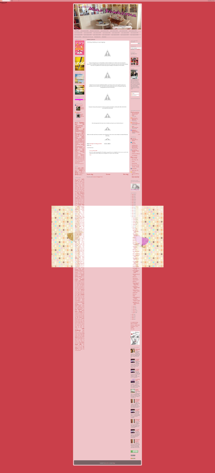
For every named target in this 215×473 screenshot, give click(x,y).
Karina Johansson (81, 273)
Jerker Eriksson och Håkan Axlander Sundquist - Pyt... (136, 283)
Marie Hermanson (77, 296)
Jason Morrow (107, 463)
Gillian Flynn (77, 242)
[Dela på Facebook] (108, 143)
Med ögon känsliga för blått (79, 105)
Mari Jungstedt (81, 294)
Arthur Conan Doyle (78, 202)
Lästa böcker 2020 (88, 32)
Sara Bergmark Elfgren (78, 325)
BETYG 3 (81, 170)
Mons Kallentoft (78, 309)
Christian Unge (78, 216)
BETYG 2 (79, 169)
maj (133, 306)
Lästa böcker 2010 (115, 34)
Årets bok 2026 (78, 36)
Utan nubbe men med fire (136, 252)
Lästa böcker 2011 (106, 34)
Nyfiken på (79, 129)
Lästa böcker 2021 (78, 32)
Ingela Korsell (80, 250)
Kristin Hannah (81, 278)
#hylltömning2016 (77, 163)
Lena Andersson (82, 285)
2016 (133, 210)
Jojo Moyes (79, 262)
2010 (133, 316)
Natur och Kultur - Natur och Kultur (135, 158)
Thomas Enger (80, 337)
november (134, 219)
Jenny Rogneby (82, 259)
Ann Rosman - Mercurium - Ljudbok (135, 247)
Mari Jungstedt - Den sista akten (136, 269)
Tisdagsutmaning (78, 144)
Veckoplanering (78, 130)
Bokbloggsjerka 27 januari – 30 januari (137, 400)
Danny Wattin (82, 220)
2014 (133, 213)
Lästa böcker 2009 (125, 34)
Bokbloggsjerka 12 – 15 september (137, 440)
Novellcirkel (78, 152)
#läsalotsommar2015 (78, 153)
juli (133, 225)
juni (133, 227)
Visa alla (139, 134)
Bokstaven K (135, 239)
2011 (132, 314)
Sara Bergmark (82, 324)
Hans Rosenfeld (80, 244)
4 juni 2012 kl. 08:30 (94, 150)
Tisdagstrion (78, 127)
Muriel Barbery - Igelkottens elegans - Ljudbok (136, 287)
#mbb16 (77, 151)
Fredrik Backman (81, 238)
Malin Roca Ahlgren (80, 293)
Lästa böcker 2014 (78, 34)
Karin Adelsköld (78, 268)
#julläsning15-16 (78, 150)
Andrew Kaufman (77, 189)
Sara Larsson (80, 326)
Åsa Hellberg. (81, 348)
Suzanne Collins (77, 335)
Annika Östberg (82, 198)
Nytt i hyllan (132, 328)
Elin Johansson (80, 228)
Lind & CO (133, 142)
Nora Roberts (80, 312)
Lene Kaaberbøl (81, 287)
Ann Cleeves (77, 190)
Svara (90, 154)
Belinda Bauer (80, 203)
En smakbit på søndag (137, 380)
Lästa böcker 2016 (125, 32)
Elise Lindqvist (79, 233)
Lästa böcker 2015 (134, 32)
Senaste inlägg (90, 174)
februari (134, 310)
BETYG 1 (83, 167)
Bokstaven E (135, 294)
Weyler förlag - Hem (135, 170)
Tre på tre (78, 159)
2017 (133, 208)
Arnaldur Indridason (78, 201)
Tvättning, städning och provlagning (136, 298)
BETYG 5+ (81, 174)
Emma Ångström (79, 235)
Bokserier (104, 36)
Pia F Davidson (81, 318)
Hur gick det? (81, 135)
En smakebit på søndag (79, 132)
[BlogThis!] (106, 143)
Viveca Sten (78, 344)
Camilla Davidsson (80, 206)
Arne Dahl (82, 201)
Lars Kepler (78, 283)
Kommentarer (134, 95)
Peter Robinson (79, 317)
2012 (133, 216)
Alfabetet (77, 147)
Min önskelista (97, 36)
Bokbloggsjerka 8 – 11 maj (137, 420)
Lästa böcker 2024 (123, 30)
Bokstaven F (134, 281)
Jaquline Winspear (78, 254)
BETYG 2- (77, 170)
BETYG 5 (77, 175)
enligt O (133, 126)
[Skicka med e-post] (104, 143)
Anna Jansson (80, 193)
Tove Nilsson (80, 340)
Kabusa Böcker (134, 168)
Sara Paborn (80, 327)
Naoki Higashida (81, 310)
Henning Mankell (81, 245)
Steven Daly (81, 332)
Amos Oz (79, 183)
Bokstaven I (134, 242)
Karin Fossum (80, 270)
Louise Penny (77, 291)
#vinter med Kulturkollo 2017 (79, 143)
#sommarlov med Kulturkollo (79, 139)
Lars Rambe (82, 283)
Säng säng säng (135, 278)
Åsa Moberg (80, 349)
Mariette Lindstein (77, 297)
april (134, 307)
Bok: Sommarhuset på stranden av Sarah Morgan (135, 114)
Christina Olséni (80, 217)
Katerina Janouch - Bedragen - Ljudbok (136, 290)
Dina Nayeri (79, 224)
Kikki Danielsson (79, 277)
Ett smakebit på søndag (137, 410)
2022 (133, 201)
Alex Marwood (80, 181)
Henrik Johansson (78, 246)
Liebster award (77, 160)
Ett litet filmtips (135, 264)
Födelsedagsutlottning (137, 350)
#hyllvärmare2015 (78, 156)
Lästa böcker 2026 (84, 30)
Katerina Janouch (78, 276)
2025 (133, 196)
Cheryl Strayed (80, 213)
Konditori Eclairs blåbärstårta (82, 116)
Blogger (114, 463)
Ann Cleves (80, 190)
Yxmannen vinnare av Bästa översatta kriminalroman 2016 (135, 147)
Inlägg (133, 93)
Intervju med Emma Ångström (135, 140)
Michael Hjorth (78, 305)
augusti (134, 224)
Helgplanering (77, 157)
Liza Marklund (81, 290)
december (134, 218)
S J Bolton (78, 322)
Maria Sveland (82, 295)
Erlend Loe (79, 236)
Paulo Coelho (82, 315)
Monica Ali (82, 308)
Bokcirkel (83, 141)
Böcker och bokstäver (94, 30)
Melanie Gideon (82, 304)
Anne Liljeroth (80, 195)
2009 (133, 317)
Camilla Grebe (77, 208)
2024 (133, 197)
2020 (133, 204)
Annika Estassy (77, 198)
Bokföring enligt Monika (135, 112)
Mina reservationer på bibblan (136, 275)
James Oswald (77, 253)
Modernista (133, 172)
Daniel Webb (78, 220)
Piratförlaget (134, 138)
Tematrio (82, 130)
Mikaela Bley (79, 308)
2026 (133, 194)
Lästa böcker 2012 (97, 34)
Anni (90, 150)
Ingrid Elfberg (80, 251)
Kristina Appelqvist (79, 279)
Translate (138, 49)
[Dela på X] (107, 143)
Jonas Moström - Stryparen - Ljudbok (136, 300)
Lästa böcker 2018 (106, 32)
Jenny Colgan (78, 257)
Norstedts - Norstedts (135, 166)
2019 (133, 205)
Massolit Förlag (134, 163)
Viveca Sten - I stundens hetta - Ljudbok (136, 231)
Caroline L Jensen (81, 211)
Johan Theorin (80, 261)
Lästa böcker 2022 (133, 30)
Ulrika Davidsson (81, 341)
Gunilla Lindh (80, 243)
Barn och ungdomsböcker (79, 125)
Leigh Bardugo (82, 284)
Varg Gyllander (77, 343)
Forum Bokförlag (134, 155)
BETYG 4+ (82, 173)
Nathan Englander (78, 311)
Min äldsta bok (82, 160)
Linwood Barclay (79, 288)
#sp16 (83, 150)
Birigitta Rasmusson (78, 205)
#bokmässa (82, 155)
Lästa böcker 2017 (116, 32)
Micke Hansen (80, 307)
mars (134, 309)
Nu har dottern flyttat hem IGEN (136, 244)
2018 (133, 207)
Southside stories (134, 145)
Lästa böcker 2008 (134, 34)
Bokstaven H (135, 249)
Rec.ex (77, 123)
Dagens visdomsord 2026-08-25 (135, 119)
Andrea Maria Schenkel (80, 188)
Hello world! (133, 143)
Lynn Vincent (81, 291)
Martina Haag (80, 302)
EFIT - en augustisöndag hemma (82, 107)
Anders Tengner (77, 187)
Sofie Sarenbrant (79, 329)
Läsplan (82, 136)
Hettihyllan (77, 131)
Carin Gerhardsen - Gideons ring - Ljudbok (136, 262)
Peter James (81, 316)
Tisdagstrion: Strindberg (135, 132)
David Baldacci (77, 221)
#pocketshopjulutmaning (78, 146)
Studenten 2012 (135, 292)
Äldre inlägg (125, 174)
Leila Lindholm (77, 285)
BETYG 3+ (78, 171)
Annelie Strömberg (81, 197)
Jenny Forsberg (82, 258)
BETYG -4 (80, 167)
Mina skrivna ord (134, 118)
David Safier (80, 222)
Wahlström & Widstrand (136, 153)
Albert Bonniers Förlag (135, 165)
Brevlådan (78, 155)
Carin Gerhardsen (81, 209)
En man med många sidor (136, 123)
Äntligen (134, 295)
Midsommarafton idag (136, 253)
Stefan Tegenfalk (81, 331)
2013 (133, 215)
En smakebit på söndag (79, 140)
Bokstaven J (134, 240)
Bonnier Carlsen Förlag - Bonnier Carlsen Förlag (136, 177)
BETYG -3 (76, 167)
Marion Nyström (78, 299)
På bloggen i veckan (79, 148)
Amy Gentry (82, 183)
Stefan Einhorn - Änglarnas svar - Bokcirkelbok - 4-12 (136, 234)
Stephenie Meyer (77, 332)
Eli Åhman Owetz (79, 226)
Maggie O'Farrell (80, 292)
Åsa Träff (79, 350)
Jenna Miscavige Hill (81, 255)
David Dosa (81, 221)
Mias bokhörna (83, 6)
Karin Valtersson (79, 271)
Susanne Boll (82, 333)
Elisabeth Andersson (78, 232)
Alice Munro (79, 182)
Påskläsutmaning (78, 142)
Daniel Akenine (80, 219)
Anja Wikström (82, 189)
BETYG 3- (82, 171)
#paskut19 (77, 154)
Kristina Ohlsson (78, 280)
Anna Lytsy (76, 195)
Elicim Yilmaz (80, 227)
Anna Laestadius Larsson (79, 194)
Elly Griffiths (79, 234)
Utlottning (81, 147)
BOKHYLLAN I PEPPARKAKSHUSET (134, 131)
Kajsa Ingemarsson (81, 267)
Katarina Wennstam (79, 275)
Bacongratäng (135, 228)
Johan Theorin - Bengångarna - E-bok (136, 258)
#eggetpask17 (82, 154)
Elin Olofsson (79, 229)
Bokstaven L (134, 237)
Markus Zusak (80, 301)
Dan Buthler (80, 218)
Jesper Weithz (82, 260)
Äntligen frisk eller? (136, 266)
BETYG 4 (77, 173)
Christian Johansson (81, 214)
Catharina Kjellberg (78, 212)
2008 (133, 319)
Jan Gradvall (82, 253)
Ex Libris (82, 156)
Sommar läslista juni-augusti (136, 256)
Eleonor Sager (81, 225)
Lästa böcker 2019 (97, 32)
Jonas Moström (81, 263)
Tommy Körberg (79, 339)
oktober (134, 221)
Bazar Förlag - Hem (135, 159)
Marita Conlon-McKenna (79, 300)
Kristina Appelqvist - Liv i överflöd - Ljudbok (136, 271)
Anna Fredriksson (80, 191)
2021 (133, 202)
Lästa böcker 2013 (87, 34)
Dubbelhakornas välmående (78, 113)
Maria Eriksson (77, 295)
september (134, 222)
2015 (133, 211)
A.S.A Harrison (77, 179)
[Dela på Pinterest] (109, 143)
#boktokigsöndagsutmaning (78, 161)
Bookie (78, 137)
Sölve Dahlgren (80, 336)
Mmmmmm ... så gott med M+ (135, 325)
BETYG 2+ (82, 169)
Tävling (83, 152)
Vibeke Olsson (82, 343)
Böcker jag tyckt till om (88, 36)
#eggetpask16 (82, 151)
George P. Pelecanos (81, 241)
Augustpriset (81, 163)
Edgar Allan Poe (77, 225)
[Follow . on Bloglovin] (135, 344)
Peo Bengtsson (77, 316)
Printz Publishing (134, 149)
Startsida (77, 30)
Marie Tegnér (82, 296)
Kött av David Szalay (135, 127)
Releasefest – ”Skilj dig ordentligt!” (135, 151)
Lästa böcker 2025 (104, 30)
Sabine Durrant (77, 324)
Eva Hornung (81, 237)
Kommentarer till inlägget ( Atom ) (97, 176)
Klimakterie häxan (134, 122)
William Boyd (80, 345)
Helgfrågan (81, 123)
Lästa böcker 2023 (114, 30)
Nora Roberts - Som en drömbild (134, 327)
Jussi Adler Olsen (80, 266)
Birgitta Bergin (81, 204)
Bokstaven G (135, 276)
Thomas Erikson (80, 338)
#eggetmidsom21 (77, 162)
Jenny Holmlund (77, 259)
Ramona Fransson (77, 319)
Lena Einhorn (77, 286)
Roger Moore (80, 320)
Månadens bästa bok (79, 145)
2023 (133, 199)
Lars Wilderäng (77, 284)
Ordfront (133, 161)
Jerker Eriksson (77, 260)
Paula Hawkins (79, 315)
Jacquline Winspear (81, 252)
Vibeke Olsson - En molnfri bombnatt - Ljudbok (136, 303)
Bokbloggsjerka (78, 134)
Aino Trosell (80, 180)
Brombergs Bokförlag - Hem (135, 174)
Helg (90, 145)
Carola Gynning (77, 210)
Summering (78, 136)
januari (134, 312)
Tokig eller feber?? (135, 279)
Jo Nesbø (76, 261)
